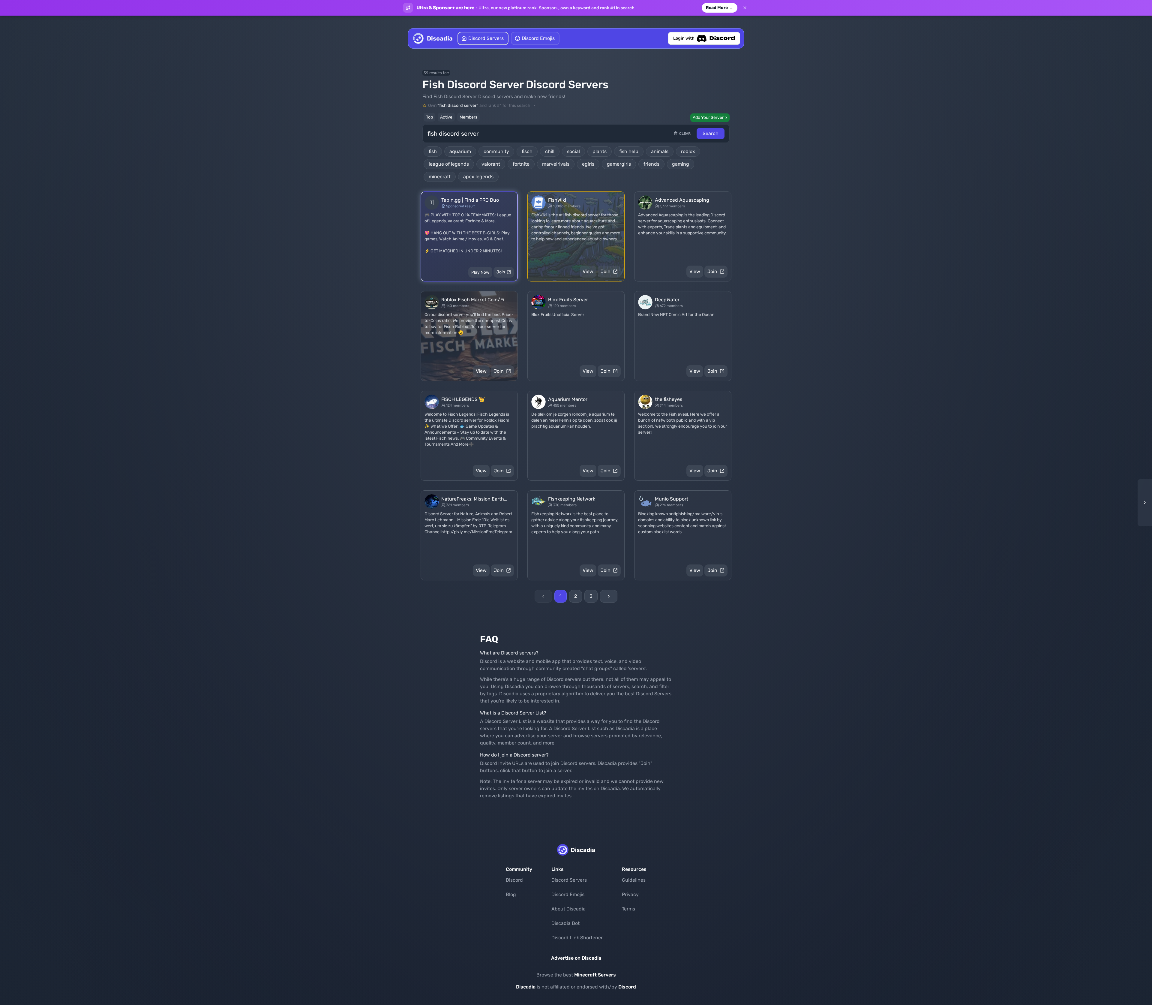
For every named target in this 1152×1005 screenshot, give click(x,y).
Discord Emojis (567, 894)
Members (468, 117)
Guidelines (634, 880)
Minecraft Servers (595, 975)
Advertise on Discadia (576, 958)
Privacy (630, 894)
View (588, 271)
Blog (511, 894)
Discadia (526, 987)
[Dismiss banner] (745, 8)
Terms (628, 909)
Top (429, 117)
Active (446, 117)
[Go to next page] (608, 596)
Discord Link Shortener (577, 937)
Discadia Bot (565, 923)
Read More (719, 7)
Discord (514, 880)
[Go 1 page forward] (1143, 502)
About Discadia (568, 909)
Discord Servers (569, 880)
